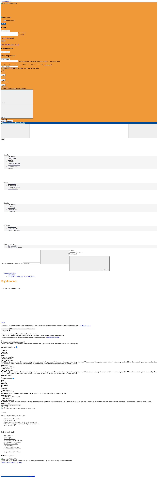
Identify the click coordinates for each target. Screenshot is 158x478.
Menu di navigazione (103, 270)
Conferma (9, 121)
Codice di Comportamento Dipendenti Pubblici (21, 276)
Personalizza (4, 329)
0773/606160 (11, 420)
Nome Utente (22, 33)
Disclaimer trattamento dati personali (11, 462)
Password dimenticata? (7, 38)
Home (71, 250)
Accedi (3, 23)
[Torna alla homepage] (79, 123)
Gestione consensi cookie (11, 447)
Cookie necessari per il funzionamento (12, 342)
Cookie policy (8, 435)
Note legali (7, 437)
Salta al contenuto (6, 1)
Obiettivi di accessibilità (11, 444)
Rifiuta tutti (15, 329)
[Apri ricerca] (142, 131)
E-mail (20, 61)
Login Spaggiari (48, 64)
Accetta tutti (28, 329)
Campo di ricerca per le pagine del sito (12, 263)
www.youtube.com (6, 378)
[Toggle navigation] (15, 131)
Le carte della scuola (75, 252)
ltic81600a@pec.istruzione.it (23, 424)
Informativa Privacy (10, 439)
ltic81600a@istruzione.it (23, 422)
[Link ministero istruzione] (9, 3)
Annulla (3, 121)
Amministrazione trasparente (12, 449)
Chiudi (3, 75)
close (2, 139)
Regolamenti (11, 275)
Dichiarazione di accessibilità (12, 442)
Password (21, 35)
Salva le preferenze (15, 405)
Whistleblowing (9, 445)
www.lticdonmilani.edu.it (8, 347)
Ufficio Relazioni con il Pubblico (13, 440)
